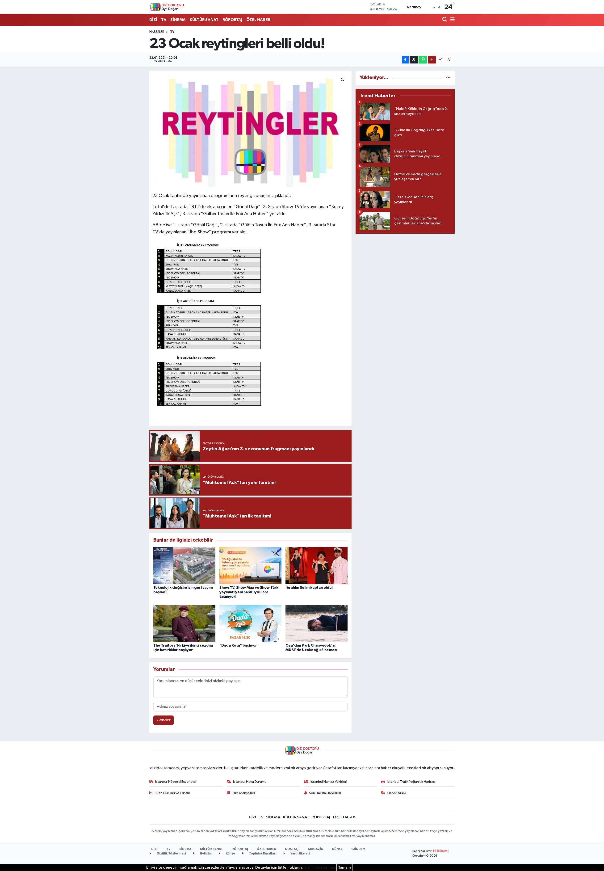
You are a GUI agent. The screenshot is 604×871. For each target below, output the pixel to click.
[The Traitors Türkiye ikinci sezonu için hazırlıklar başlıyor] (184, 624)
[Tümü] (448, 78)
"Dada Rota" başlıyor (238, 645)
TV (163, 20)
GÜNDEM (358, 849)
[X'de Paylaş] (414, 59)
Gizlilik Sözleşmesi (171, 853)
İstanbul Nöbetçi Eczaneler (176, 781)
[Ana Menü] (451, 20)
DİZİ (153, 20)
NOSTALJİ (292, 849)
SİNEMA (178, 20)
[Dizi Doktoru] (167, 7)
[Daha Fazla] (432, 59)
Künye (230, 853)
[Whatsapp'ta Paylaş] (423, 59)
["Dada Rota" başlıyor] (250, 624)
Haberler (156, 32)
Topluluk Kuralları (262, 853)
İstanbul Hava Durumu (249, 781)
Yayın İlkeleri (300, 853)
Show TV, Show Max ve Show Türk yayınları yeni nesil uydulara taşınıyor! (248, 592)
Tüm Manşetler (243, 793)
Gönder (164, 720)
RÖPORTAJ (232, 20)
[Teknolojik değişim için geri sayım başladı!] (184, 566)
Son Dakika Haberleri (325, 793)
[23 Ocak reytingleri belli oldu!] (250, 130)
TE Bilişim (440, 851)
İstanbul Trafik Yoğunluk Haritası (411, 781)
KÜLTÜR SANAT (204, 20)
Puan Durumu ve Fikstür (172, 793)
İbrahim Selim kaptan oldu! (309, 587)
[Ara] (445, 20)
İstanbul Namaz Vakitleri (328, 781)
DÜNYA (337, 849)
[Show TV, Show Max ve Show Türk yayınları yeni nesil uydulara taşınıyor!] (250, 566)
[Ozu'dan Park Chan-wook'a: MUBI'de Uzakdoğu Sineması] (316, 624)
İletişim (205, 853)
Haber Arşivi (396, 793)
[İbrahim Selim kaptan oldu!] (316, 566)
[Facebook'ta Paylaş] (405, 59)
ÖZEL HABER (258, 20)
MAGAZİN (315, 849)
